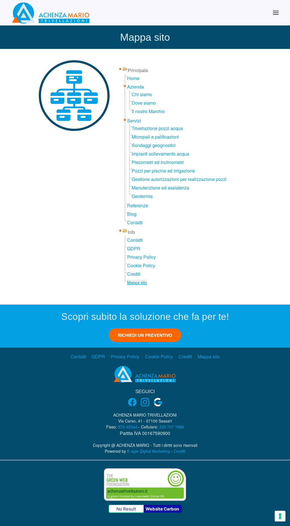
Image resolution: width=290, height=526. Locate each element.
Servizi (134, 120)
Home (133, 78)
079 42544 (127, 427)
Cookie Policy (141, 265)
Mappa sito (137, 282)
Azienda (135, 86)
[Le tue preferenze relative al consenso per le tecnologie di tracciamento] (280, 516)
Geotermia (142, 196)
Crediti (133, 274)
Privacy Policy (141, 257)
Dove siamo (144, 103)
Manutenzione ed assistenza (160, 187)
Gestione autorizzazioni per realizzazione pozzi (179, 179)
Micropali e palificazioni (155, 136)
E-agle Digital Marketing (148, 451)
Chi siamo (142, 94)
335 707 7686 (171, 427)
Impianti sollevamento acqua (160, 153)
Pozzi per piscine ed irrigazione (163, 170)
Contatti (135, 222)
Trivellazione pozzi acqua (157, 128)
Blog (132, 214)
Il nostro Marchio (148, 111)
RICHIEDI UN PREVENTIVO (145, 335)
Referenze (137, 205)
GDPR (133, 248)
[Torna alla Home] (51, 12)
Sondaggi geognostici (154, 145)
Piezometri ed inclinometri (158, 162)
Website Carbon (162, 509)
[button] (276, 12)
